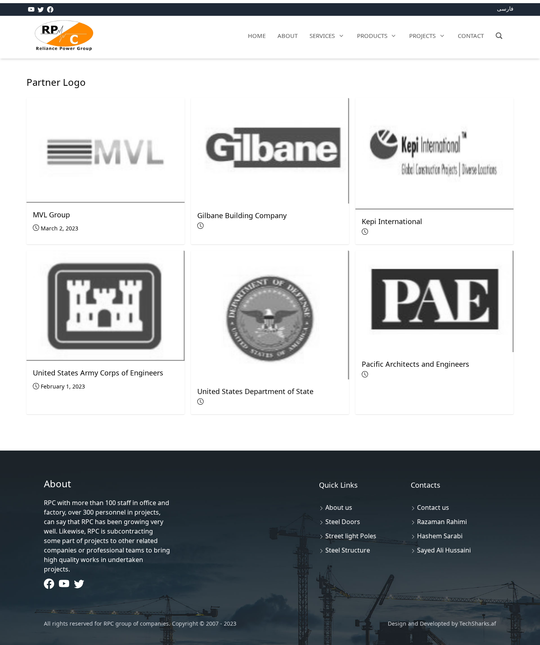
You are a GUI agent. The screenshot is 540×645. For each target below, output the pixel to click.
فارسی (505, 8)
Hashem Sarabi (440, 536)
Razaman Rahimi (442, 521)
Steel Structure (347, 550)
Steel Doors (342, 521)
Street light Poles (350, 536)
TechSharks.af (477, 623)
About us (338, 507)
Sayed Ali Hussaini (444, 550)
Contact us (433, 507)
